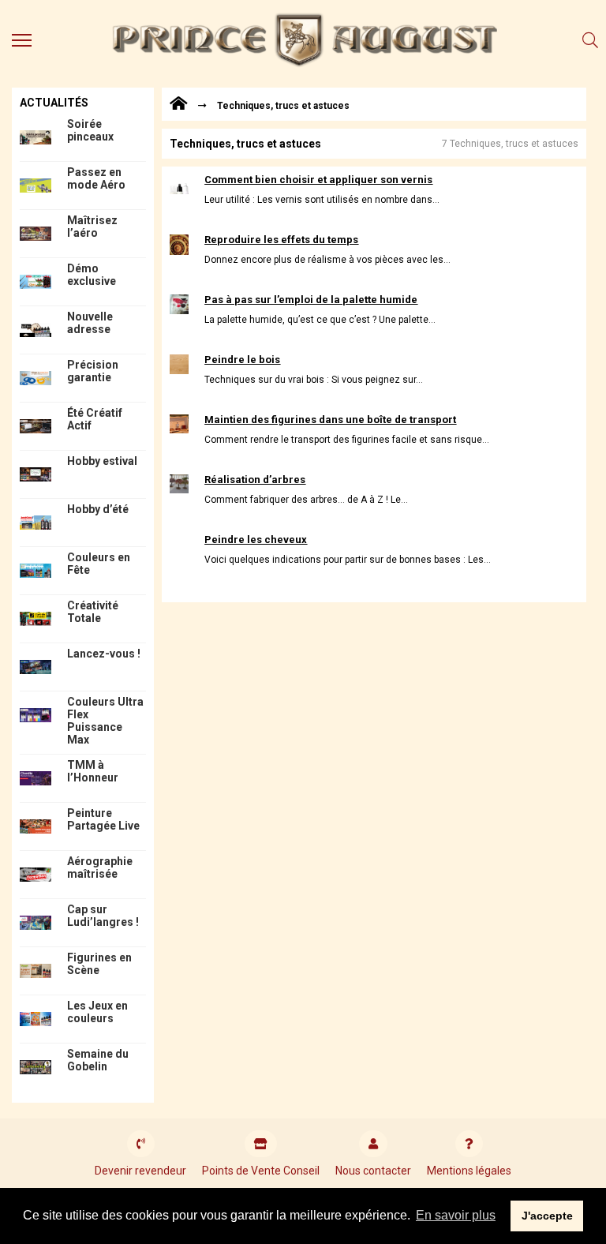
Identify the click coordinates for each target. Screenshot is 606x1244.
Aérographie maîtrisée (100, 867)
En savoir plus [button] (456, 1215)
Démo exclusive (91, 274)
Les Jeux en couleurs (97, 1012)
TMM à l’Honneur (92, 771)
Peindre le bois (242, 359)
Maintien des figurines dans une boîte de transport (330, 419)
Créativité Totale (92, 611)
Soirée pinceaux (90, 130)
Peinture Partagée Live (103, 819)
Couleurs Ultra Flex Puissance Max (105, 720)
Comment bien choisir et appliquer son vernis (318, 179)
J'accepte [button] (547, 1215)
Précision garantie (92, 371)
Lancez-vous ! (103, 653)
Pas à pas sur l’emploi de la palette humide (310, 299)
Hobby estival (102, 461)
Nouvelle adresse (90, 322)
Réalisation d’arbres (254, 479)
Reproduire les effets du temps (281, 239)
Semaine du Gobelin (98, 1060)
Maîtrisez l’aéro (92, 226)
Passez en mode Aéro (96, 178)
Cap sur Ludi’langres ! (103, 915)
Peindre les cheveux (255, 539)
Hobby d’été (98, 509)
